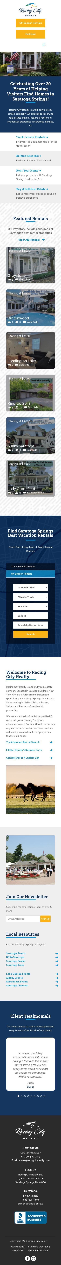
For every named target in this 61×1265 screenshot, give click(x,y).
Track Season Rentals (23, 566)
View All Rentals (29, 239)
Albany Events (14, 978)
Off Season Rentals (21, 573)
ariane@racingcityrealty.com (34, 1160)
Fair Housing (17, 1246)
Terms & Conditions (38, 1250)
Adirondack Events (17, 981)
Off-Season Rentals (30, 23)
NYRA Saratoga (15, 957)
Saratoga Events (16, 953)
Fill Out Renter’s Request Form (24, 750)
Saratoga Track (15, 965)
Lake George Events (18, 974)
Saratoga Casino (15, 961)
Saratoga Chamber (17, 985)
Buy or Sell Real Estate (30, 1203)
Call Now (30, 34)
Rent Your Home (31, 1199)
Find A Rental (30, 1195)
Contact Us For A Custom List (22, 757)
